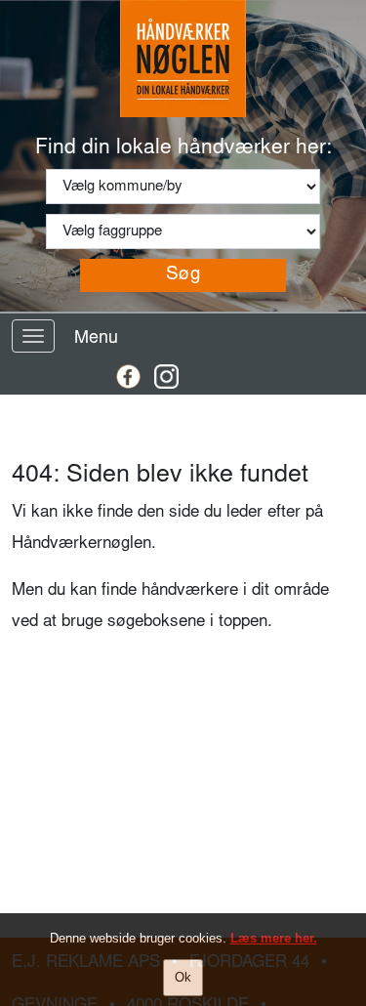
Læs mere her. (273, 938)
